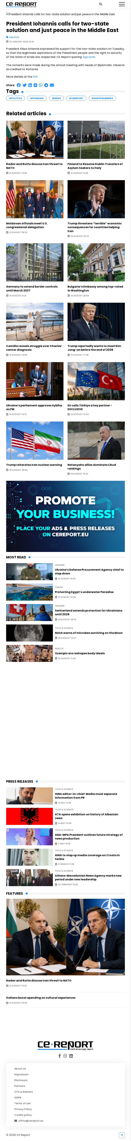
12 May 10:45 (64, 823)
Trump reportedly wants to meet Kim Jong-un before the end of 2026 (94, 348)
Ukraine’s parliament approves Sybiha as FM (34, 407)
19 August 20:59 (80, 295)
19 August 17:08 (80, 355)
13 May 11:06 (64, 803)
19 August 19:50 (18, 355)
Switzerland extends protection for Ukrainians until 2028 (88, 612)
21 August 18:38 (18, 1003)
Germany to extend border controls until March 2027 (31, 288)
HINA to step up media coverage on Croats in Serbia (87, 857)
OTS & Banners (23, 1092)
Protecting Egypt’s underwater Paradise (84, 592)
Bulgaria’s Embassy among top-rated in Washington (95, 288)
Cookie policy (23, 1115)
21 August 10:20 (67, 578)
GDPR (17, 1097)
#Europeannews (102, 98)
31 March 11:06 (66, 864)
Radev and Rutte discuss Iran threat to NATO (34, 166)
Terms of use (22, 1103)
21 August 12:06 (79, 173)
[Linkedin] (71, 1056)
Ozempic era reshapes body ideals (80, 653)
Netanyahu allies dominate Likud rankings (92, 467)
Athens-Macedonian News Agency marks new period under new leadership (88, 877)
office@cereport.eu (30, 1120)
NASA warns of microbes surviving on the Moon (89, 633)
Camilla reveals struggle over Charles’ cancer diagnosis (34, 348)
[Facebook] (60, 1056)
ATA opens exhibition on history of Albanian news (86, 816)
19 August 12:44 (80, 414)
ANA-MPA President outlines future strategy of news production (89, 837)
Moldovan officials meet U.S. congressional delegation (26, 225)
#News (56, 98)
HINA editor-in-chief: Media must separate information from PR (86, 796)
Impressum (21, 1074)
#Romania (37, 98)
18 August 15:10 (79, 474)
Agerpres (89, 57)
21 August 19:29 (18, 173)
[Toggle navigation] (122, 4)
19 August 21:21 (17, 295)
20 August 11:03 (67, 658)
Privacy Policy (23, 1109)
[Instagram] (66, 1056)
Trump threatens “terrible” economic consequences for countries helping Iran (95, 227)
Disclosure (20, 1080)
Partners (19, 1086)
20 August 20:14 (80, 236)
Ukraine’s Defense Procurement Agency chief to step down (89, 571)
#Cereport (76, 98)
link (35, 77)
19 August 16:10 (18, 414)
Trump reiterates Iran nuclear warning (34, 465)
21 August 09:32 (18, 232)
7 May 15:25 (64, 844)
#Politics (15, 98)
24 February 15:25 (68, 884)
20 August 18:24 (67, 619)
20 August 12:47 (67, 638)
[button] (19, 85)
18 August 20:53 (18, 470)
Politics (14, 37)
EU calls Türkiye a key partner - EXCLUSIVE (90, 407)
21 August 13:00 (67, 597)
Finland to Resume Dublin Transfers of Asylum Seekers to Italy (95, 166)
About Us (20, 1068)
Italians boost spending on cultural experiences (40, 998)
